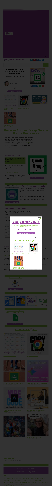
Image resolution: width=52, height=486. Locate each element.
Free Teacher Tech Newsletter (26, 230)
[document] (26, 243)
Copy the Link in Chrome (33, 253)
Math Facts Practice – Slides (18, 253)
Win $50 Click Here (26, 222)
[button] (39, 219)
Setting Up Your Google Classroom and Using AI (18, 268)
